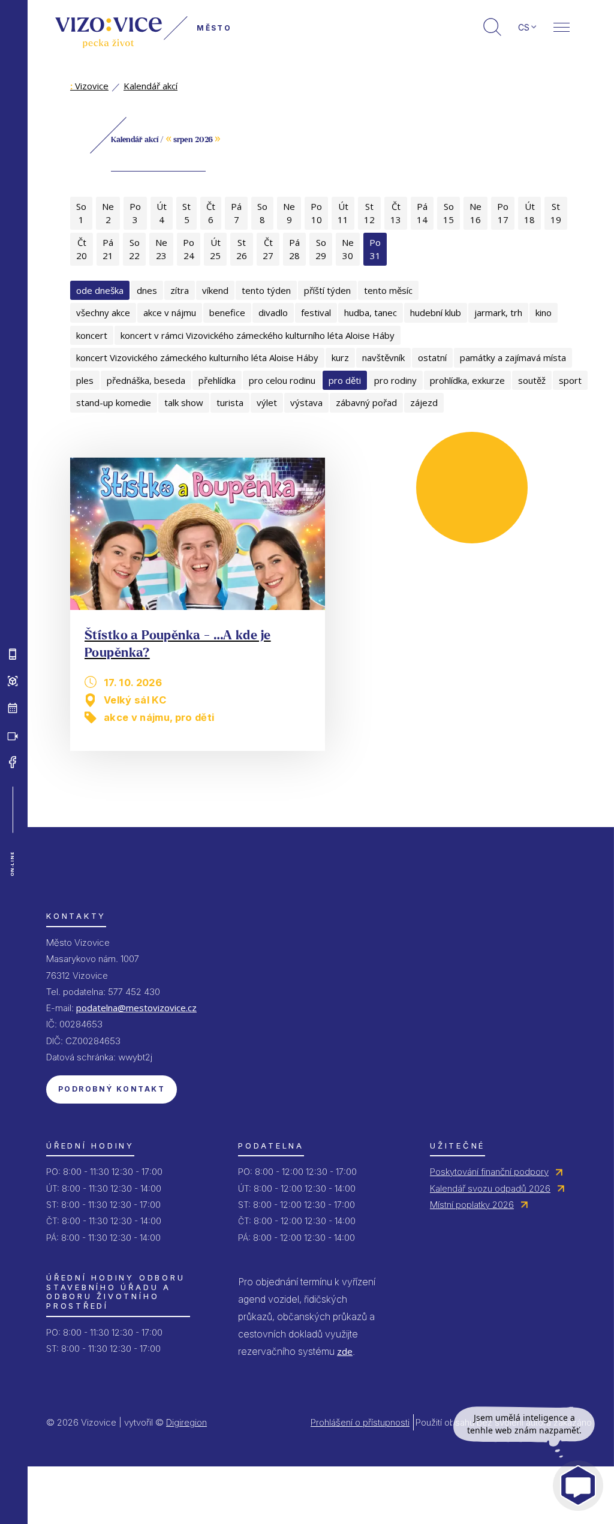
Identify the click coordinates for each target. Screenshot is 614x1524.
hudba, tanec (370, 312)
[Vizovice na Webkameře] (13, 735)
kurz (340, 357)
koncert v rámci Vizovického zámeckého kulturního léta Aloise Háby (258, 335)
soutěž (532, 380)
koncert (91, 335)
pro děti (345, 380)
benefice (227, 312)
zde (345, 1351)
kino (543, 312)
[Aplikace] (13, 654)
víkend (215, 290)
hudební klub (435, 312)
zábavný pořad (366, 402)
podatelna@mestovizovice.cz (136, 1008)
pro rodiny (395, 380)
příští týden (327, 290)
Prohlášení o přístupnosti (360, 1422)
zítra (179, 290)
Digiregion (186, 1422)
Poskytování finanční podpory (489, 1171)
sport (570, 380)
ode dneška (100, 290)
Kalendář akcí (150, 86)
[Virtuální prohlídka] (13, 681)
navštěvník (383, 357)
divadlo (273, 312)
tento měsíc (388, 290)
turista (229, 402)
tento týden (266, 290)
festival (316, 312)
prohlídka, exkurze (467, 380)
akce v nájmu (169, 312)
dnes (147, 290)
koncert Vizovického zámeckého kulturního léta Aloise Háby (197, 357)
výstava (306, 402)
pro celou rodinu (282, 380)
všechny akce (103, 312)
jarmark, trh (498, 312)
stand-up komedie (113, 402)
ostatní (432, 357)
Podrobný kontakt (111, 1088)
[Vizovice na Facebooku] (13, 762)
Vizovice (89, 86)
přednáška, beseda (146, 380)
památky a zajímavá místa (513, 357)
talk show (183, 402)
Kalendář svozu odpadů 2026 (490, 1188)
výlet (267, 402)
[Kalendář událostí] (13, 708)
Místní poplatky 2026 (472, 1204)
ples (85, 380)
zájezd (424, 402)
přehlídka (217, 380)
